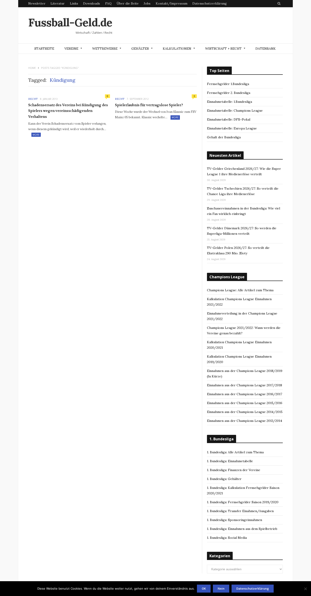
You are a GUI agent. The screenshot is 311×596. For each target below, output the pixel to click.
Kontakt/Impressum (171, 3)
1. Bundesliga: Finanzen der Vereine (233, 470)
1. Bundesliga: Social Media (227, 538)
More (36, 134)
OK (204, 588)
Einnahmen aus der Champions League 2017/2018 (244, 385)
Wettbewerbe (104, 48)
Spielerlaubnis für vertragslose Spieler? (149, 105)
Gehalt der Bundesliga (224, 137)
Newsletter (37, 3)
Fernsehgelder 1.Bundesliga (228, 84)
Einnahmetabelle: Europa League (232, 128)
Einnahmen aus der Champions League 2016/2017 (244, 394)
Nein (221, 588)
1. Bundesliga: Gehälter (224, 479)
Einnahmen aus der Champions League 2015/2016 (244, 403)
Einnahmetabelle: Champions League (235, 110)
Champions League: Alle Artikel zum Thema (240, 290)
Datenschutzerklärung (209, 3)
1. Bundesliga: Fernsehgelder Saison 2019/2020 (242, 502)
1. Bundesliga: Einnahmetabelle (230, 461)
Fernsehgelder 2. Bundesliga (228, 93)
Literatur (58, 3)
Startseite (44, 48)
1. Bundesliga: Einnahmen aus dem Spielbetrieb (242, 529)
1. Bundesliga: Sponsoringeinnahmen (234, 520)
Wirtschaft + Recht (223, 48)
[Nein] (305, 588)
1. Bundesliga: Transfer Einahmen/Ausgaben (240, 511)
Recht (33, 99)
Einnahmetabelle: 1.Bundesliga (229, 102)
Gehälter (140, 48)
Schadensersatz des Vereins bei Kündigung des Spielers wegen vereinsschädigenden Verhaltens (68, 111)
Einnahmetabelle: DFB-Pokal (228, 119)
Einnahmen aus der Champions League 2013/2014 (244, 421)
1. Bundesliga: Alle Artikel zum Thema (235, 452)
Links (74, 3)
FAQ (108, 3)
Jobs (147, 3)
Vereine (71, 48)
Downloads (91, 3)
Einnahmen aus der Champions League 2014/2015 (245, 412)
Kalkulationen (177, 48)
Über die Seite (128, 3)
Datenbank (265, 48)
